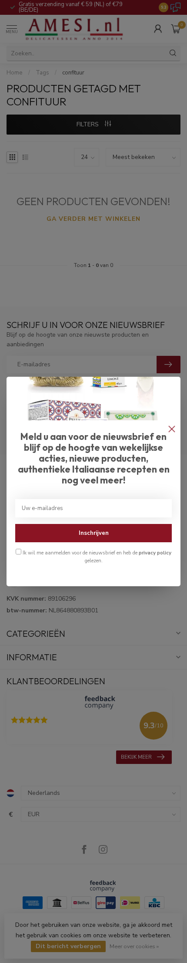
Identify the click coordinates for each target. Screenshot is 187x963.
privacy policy (155, 552)
